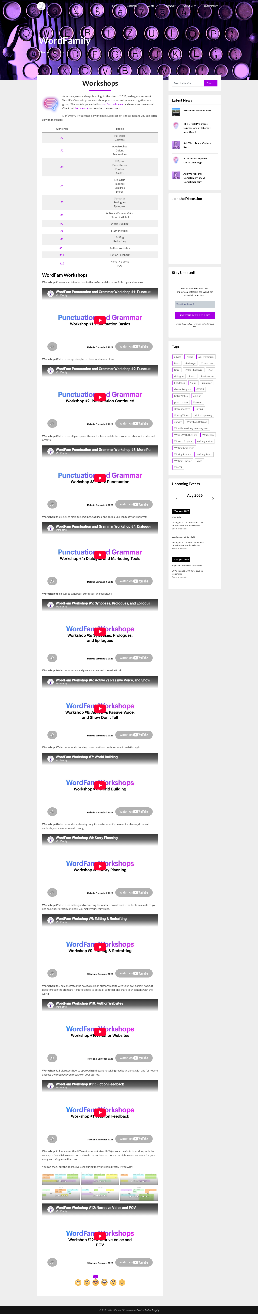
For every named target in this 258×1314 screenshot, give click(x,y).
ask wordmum (206, 356)
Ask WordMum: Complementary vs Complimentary (194, 177)
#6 (62, 214)
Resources (131, 5)
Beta (177, 363)
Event (192, 376)
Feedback (179, 382)
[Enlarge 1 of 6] (75, 1177)
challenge (190, 363)
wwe (199, 460)
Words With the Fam (185, 434)
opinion (197, 395)
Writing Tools (204, 454)
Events (150, 5)
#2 (62, 150)
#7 (62, 223)
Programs (168, 5)
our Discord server (113, 104)
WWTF (178, 467)
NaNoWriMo (181, 395)
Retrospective (182, 408)
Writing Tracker (182, 460)
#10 (61, 248)
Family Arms (207, 376)
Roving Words (182, 415)
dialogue (179, 376)
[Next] (213, 498)
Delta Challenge (194, 369)
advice (177, 356)
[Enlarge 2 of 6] (114, 1177)
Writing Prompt (182, 454)
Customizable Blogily (147, 1310)
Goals (193, 382)
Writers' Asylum (183, 441)
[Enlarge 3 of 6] (153, 1177)
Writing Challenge (184, 447)
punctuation (181, 402)
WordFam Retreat (197, 421)
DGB (210, 369)
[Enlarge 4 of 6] (75, 1191)
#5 (62, 202)
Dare (177, 369)
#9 (62, 239)
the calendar (81, 108)
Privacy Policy (210, 5)
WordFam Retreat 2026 (197, 110)
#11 (61, 254)
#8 (62, 230)
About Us (188, 5)
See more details (179, 528)
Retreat (197, 402)
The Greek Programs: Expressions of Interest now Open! (197, 127)
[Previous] (176, 498)
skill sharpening (203, 415)
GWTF (200, 389)
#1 (62, 137)
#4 (62, 185)
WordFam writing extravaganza (191, 428)
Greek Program (182, 389)
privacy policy (201, 324)
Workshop (208, 434)
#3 (62, 167)
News (115, 5)
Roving (199, 408)
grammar (206, 382)
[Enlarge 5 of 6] (114, 1191)
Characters (207, 363)
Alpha (190, 356)
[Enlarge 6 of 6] (153, 1191)
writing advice (205, 441)
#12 (61, 263)
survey (178, 421)
